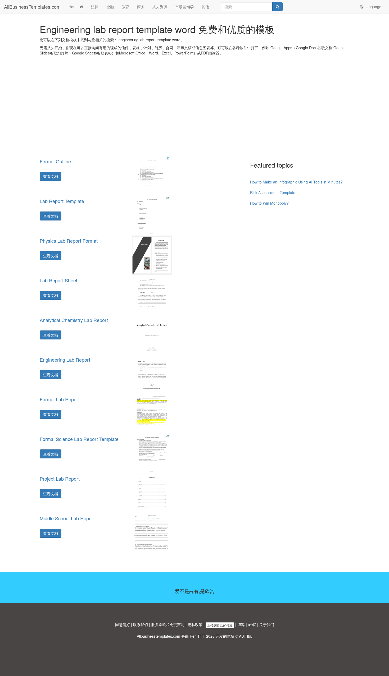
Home (74, 6)
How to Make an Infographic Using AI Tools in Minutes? (296, 182)
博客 (241, 624)
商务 (140, 6)
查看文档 (50, 176)
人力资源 (159, 6)
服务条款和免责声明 (167, 624)
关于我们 (266, 624)
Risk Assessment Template (272, 192)
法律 (94, 6)
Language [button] (372, 6)
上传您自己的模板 (220, 625)
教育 (125, 6)
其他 (205, 6)
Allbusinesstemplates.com (158, 636)
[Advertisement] (194, 106)
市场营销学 (184, 6)
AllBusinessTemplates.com (32, 6)
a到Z (252, 624)
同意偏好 (122, 624)
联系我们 (140, 624)
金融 (110, 6)
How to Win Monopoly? (269, 203)
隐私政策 (195, 624)
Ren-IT (195, 636)
